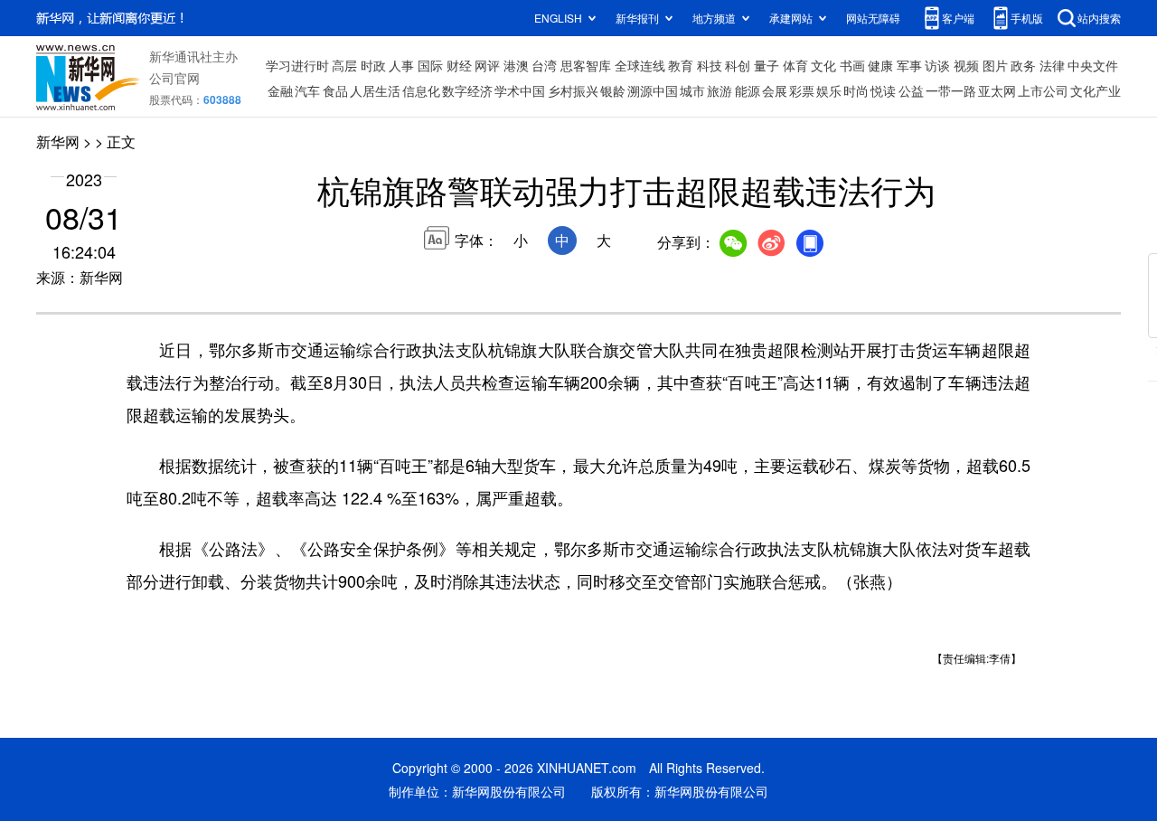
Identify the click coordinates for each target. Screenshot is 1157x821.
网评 (487, 65)
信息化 (421, 90)
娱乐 (829, 90)
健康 (880, 65)
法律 (1052, 65)
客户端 (958, 17)
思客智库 (585, 65)
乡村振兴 (573, 90)
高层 (344, 65)
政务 (1023, 65)
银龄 (613, 90)
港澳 (516, 65)
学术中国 (519, 90)
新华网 (58, 141)
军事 (909, 65)
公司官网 (174, 78)
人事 (401, 65)
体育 (795, 65)
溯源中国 (652, 90)
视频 (966, 65)
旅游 (719, 90)
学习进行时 (297, 65)
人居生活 (375, 90)
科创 (737, 65)
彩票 (801, 90)
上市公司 (1043, 90)
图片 (995, 65)
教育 (680, 65)
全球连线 (640, 65)
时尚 (856, 90)
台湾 (544, 65)
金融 (280, 90)
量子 (766, 65)
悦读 (883, 90)
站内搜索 (1099, 17)
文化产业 (1095, 90)
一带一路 (951, 90)
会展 (774, 90)
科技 (709, 65)
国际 (430, 65)
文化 (823, 65)
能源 (747, 90)
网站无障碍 (873, 17)
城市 (692, 90)
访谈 (937, 65)
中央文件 (1093, 65)
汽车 (307, 90)
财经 (459, 65)
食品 (335, 90)
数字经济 (467, 90)
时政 (373, 65)
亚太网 (997, 90)
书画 (852, 65)
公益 (911, 90)
